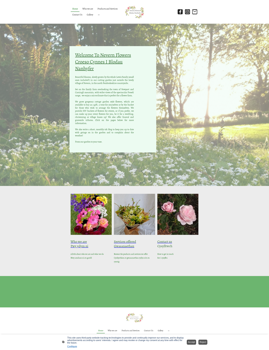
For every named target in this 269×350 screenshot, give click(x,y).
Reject (203, 342)
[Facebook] (180, 11)
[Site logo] (134, 12)
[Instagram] (187, 11)
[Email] (194, 11)
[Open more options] (99, 14)
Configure (72, 346)
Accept (191, 342)
